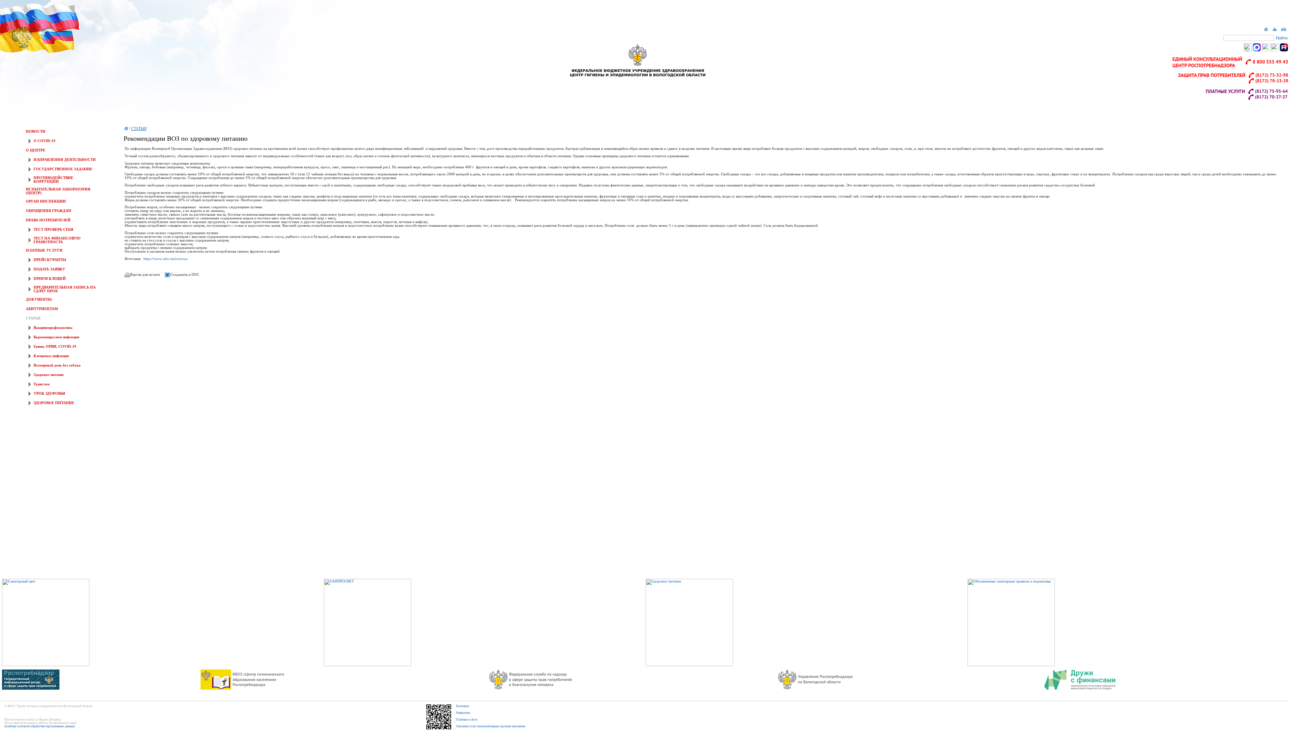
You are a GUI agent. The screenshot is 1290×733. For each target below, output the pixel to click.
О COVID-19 (44, 141)
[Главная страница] (1266, 31)
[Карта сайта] (1275, 31)
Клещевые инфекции (51, 356)
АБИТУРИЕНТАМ (42, 309)
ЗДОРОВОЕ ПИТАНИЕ (54, 403)
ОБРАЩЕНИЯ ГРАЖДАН (48, 211)
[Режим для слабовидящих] (1283, 31)
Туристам (42, 384)
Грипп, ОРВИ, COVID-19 (55, 346)
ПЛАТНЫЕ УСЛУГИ (44, 250)
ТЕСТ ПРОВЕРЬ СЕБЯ (53, 229)
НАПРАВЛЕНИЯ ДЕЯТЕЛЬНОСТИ (65, 160)
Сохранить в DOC (184, 274)
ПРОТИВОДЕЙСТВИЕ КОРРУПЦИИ (53, 179)
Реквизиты (463, 713)
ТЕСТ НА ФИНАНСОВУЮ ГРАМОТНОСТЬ (57, 240)
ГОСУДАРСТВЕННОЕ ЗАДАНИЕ (63, 169)
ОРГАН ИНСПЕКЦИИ (46, 201)
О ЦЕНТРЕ (35, 150)
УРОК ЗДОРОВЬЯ (49, 393)
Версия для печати (145, 274)
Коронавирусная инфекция (56, 337)
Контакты (462, 706)
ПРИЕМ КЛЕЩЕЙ (50, 279)
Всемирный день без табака (57, 365)
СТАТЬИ (33, 318)
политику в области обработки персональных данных (39, 726)
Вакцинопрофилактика (53, 328)
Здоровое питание (49, 375)
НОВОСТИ (35, 131)
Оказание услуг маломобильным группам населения (490, 726)
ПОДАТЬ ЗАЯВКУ (49, 269)
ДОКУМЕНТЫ (39, 299)
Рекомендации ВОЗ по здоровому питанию (186, 138)
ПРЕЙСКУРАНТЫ (50, 260)
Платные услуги (466, 719)
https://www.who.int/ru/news (165, 259)
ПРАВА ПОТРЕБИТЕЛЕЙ (48, 220)
